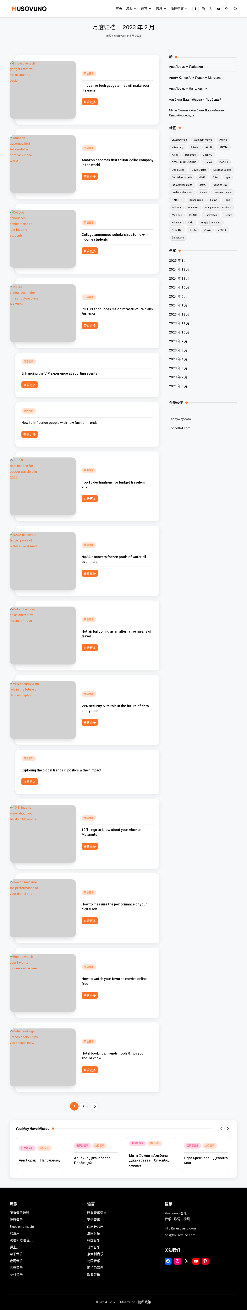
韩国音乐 (93, 1240)
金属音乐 (16, 1261)
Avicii (175, 154)
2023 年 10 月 (179, 332)
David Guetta (199, 169)
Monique (177, 215)
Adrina (223, 139)
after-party (178, 147)
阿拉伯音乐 (95, 1268)
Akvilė (208, 147)
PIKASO (193, 215)
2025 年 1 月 (178, 260)
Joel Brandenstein (182, 192)
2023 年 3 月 (178, 368)
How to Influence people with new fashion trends (59, 423)
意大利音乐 (95, 1254)
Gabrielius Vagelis (182, 177)
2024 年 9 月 (178, 296)
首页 (109, 35)
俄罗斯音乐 (27, 1148)
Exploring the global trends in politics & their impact (61, 770)
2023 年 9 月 (178, 341)
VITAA (207, 230)
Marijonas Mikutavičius (218, 207)
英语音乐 (89, 73)
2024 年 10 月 (179, 287)
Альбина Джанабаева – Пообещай (195, 99)
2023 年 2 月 (178, 377)
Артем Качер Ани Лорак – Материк (195, 77)
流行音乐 (44, 1148)
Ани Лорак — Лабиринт (186, 67)
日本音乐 (93, 1247)
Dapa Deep (178, 169)
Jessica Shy (220, 184)
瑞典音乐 (93, 1275)
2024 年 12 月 (179, 269)
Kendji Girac (196, 200)
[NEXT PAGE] (95, 1106)
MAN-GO (193, 207)
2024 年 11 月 (179, 278)
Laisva (213, 200)
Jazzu (203, 184)
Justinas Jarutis (223, 192)
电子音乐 (16, 1254)
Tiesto (193, 230)
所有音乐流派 (19, 1213)
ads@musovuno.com (180, 1235)
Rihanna (176, 222)
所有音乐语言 (97, 1213)
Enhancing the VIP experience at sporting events (59, 373)
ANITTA (223, 147)
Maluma (176, 207)
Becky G (207, 154)
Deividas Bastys (222, 169)
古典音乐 (16, 1268)
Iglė (228, 177)
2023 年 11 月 (179, 323)
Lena (227, 200)
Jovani (203, 192)
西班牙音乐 (95, 1227)
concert (208, 162)
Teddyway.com (180, 419)
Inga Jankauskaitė (182, 184)
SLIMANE (177, 230)
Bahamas (190, 154)
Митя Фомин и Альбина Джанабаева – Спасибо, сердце (198, 112)
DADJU (223, 162)
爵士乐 (14, 1247)
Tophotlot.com (179, 428)
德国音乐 (93, 1261)
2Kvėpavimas (179, 139)
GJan (215, 177)
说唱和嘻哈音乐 (21, 1240)
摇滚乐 (14, 1233)
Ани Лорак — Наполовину (188, 88)
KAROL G (177, 200)
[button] (95, 1106)
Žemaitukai (178, 237)
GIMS (202, 177)
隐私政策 (144, 1302)
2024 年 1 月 (178, 305)
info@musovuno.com (180, 1228)
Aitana (194, 147)
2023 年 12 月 (179, 314)
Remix (228, 215)
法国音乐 (93, 1233)
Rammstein (211, 215)
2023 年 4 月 (178, 359)
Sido (190, 222)
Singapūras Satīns (211, 222)
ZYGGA (222, 230)
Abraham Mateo (203, 139)
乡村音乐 (16, 1275)
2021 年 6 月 (178, 386)
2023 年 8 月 (178, 350)
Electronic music (22, 1227)
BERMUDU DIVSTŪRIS (184, 162)
